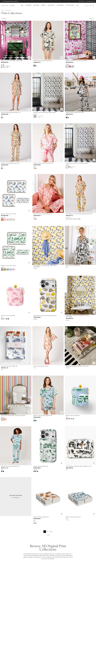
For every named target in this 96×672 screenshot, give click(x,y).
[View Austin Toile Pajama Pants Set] (3, 168)
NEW (22, 5)
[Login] (88, 5)
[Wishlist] (90, 5)
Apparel (43, 5)
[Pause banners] (2, 1)
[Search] (85, 5)
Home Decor (51, 5)
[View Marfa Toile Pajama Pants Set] (68, 117)
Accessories (60, 5)
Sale (77, 5)
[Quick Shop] (29, 57)
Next (51, 531)
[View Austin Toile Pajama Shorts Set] (3, 117)
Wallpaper (36, 5)
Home (2, 10)
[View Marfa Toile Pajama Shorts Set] (35, 65)
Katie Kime (8, 5)
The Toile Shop (70, 5)
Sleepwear (28, 5)
